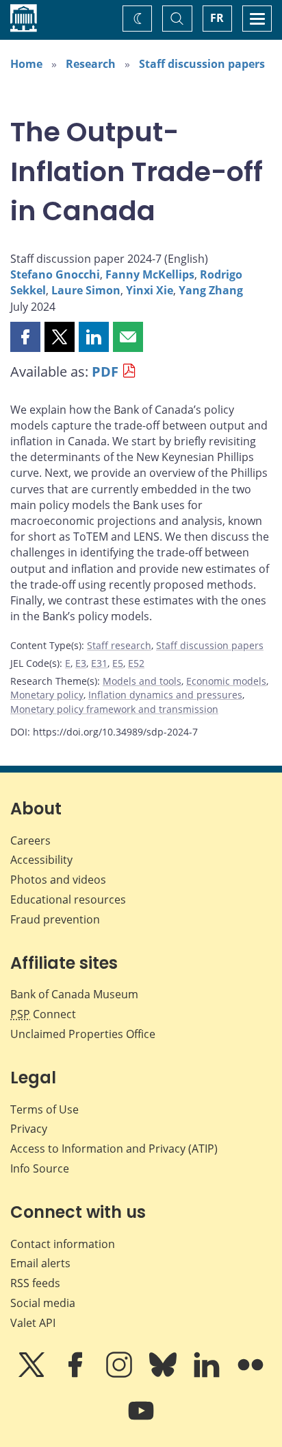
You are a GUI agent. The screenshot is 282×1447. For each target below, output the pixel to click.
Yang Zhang (211, 290)
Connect (43, 1014)
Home (26, 63)
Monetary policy (47, 694)
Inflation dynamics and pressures (165, 694)
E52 (136, 663)
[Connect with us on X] (33, 1374)
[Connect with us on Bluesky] (164, 1374)
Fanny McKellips (149, 274)
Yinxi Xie (149, 290)
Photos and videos (58, 879)
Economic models (226, 680)
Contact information (62, 1243)
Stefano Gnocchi (55, 274)
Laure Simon (85, 290)
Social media (42, 1302)
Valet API (32, 1322)
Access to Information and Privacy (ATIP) (114, 1148)
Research (91, 63)
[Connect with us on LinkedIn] (208, 1374)
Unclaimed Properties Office (82, 1034)
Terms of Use (44, 1109)
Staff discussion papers (202, 63)
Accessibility (41, 859)
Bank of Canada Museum (74, 994)
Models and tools (142, 680)
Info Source (39, 1168)
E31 (99, 663)
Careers (30, 840)
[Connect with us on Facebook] (77, 1374)
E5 (117, 663)
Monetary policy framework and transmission (114, 709)
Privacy (28, 1128)
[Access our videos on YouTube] (141, 1420)
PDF (105, 371)
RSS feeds (35, 1283)
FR (217, 17)
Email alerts (40, 1263)
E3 (80, 663)
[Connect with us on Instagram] (120, 1374)
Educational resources (68, 899)
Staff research (119, 645)
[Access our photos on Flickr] (250, 1374)
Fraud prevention (55, 919)
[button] (25, 337)
